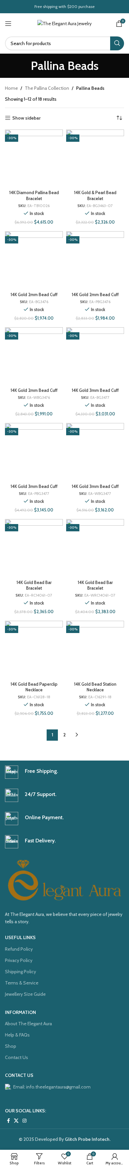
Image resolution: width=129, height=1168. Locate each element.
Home (11, 88)
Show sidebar (26, 118)
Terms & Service (21, 983)
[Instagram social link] (24, 1120)
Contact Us (16, 1057)
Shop (10, 1046)
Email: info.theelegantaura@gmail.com (52, 1087)
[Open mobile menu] (8, 23)
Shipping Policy (20, 972)
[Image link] (64, 879)
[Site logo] (64, 23)
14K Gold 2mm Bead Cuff (34, 294)
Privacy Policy (18, 960)
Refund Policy (19, 949)
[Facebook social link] (8, 1120)
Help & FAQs (17, 1035)
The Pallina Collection (47, 88)
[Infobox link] (64, 772)
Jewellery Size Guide (25, 994)
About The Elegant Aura (28, 1024)
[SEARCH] (117, 43)
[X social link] (16, 1120)
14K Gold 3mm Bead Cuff (95, 390)
